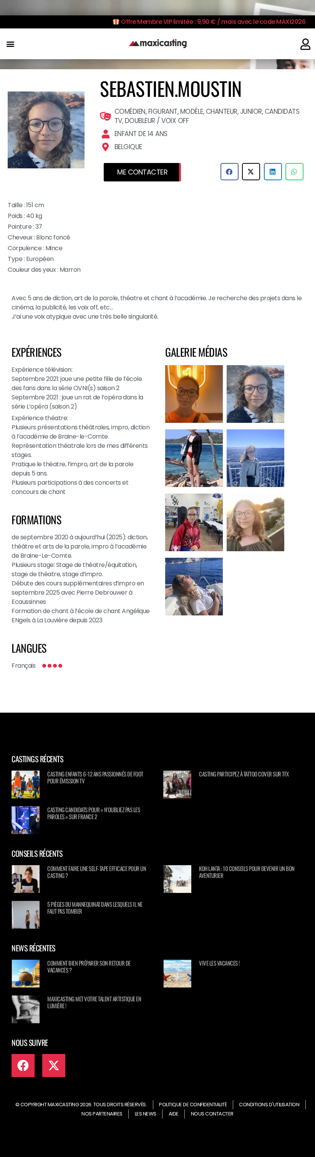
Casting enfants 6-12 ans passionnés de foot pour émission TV (95, 777)
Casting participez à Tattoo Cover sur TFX (244, 774)
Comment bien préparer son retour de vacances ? (89, 966)
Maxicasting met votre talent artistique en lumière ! (94, 1002)
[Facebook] (23, 1065)
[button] (10, 44)
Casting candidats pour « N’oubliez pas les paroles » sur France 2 (93, 813)
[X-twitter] (53, 1065)
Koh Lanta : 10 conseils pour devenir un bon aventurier (247, 871)
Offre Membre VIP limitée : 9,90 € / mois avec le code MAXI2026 (212, 21)
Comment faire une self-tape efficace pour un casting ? (96, 871)
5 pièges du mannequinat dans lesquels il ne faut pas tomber (95, 907)
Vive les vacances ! (219, 963)
